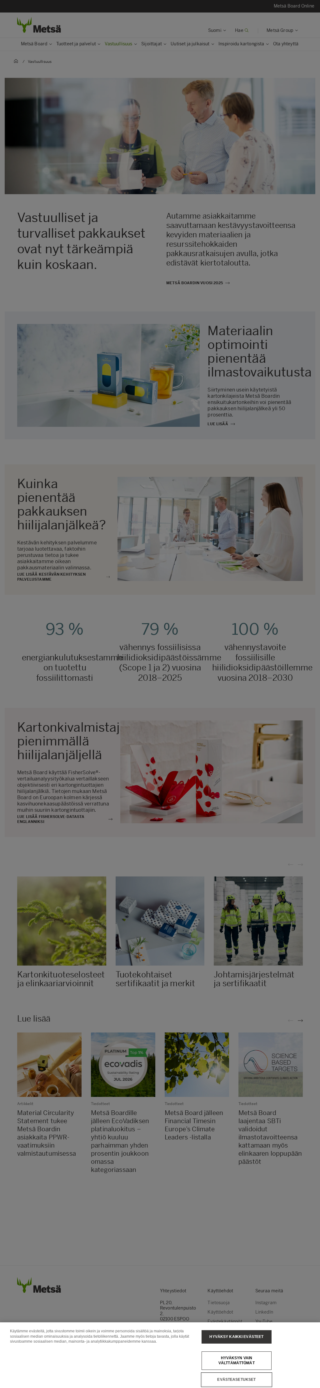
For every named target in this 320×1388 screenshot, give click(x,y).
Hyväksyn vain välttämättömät (236, 1360)
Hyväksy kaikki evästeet (236, 1337)
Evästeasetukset (236, 1379)
